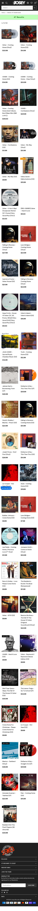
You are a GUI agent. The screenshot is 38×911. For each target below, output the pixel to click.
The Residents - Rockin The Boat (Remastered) (26, 583)
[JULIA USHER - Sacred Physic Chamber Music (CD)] (9, 340)
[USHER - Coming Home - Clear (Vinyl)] (28, 65)
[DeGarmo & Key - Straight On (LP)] (28, 750)
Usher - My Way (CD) (9, 177)
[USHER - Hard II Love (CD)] (9, 643)
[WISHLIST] (31, 3)
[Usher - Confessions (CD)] (9, 133)
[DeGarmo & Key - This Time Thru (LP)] (28, 375)
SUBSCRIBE (31, 885)
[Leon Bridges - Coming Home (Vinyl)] (28, 233)
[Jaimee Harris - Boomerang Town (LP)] (9, 375)
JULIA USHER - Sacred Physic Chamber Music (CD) (9, 354)
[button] (3, 3)
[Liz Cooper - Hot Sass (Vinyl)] (9, 472)
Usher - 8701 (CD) (8, 615)
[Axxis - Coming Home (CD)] (28, 472)
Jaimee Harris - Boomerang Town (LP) (8, 388)
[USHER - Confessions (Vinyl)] (28, 97)
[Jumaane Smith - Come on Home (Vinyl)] (28, 536)
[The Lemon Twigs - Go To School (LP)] (28, 677)
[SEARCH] (6, 3)
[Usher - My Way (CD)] (9, 165)
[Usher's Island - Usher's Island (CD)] (28, 302)
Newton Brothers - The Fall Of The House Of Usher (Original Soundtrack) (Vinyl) (28, 620)
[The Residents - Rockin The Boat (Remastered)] (28, 570)
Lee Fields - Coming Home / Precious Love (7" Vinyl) (9, 549)
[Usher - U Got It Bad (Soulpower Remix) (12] (9, 197)
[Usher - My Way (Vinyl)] (28, 133)
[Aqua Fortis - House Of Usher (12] (9, 302)
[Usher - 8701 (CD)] (9, 604)
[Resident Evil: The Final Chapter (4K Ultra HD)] (9, 813)
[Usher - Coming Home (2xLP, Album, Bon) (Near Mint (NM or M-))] (9, 97)
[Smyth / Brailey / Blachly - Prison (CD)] (9, 409)
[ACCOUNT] (28, 3)
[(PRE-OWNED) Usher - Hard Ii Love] (28, 197)
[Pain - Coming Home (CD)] (28, 782)
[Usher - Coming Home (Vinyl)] (9, 34)
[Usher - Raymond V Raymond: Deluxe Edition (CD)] (28, 643)
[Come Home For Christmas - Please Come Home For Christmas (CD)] (9, 713)
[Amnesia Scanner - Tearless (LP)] (9, 782)
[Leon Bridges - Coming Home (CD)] (28, 504)
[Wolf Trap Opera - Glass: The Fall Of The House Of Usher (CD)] (9, 677)
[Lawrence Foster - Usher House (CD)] (9, 268)
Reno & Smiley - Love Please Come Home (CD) (9, 583)
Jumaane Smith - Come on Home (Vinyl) (27, 549)
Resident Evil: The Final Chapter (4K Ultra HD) (8, 827)
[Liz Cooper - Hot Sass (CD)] (28, 713)
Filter (5, 23)
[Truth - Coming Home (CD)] (28, 340)
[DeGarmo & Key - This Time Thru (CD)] (28, 440)
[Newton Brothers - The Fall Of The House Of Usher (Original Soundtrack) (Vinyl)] (28, 604)
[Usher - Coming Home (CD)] (28, 34)
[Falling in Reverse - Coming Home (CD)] (28, 409)
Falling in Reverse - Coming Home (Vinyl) (9, 247)
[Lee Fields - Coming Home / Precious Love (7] (9, 536)
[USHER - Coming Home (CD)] (9, 65)
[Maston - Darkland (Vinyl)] (9, 750)
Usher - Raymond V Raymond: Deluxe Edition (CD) (27, 656)
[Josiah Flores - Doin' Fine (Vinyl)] (9, 440)
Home (3, 12)
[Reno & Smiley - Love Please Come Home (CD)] (9, 570)
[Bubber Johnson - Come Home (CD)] (9, 504)
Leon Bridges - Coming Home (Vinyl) (26, 247)
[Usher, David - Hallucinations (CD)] (28, 165)
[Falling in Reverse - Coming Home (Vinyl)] (9, 233)
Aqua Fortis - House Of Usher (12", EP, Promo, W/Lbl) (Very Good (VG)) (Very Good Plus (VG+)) (9, 318)
